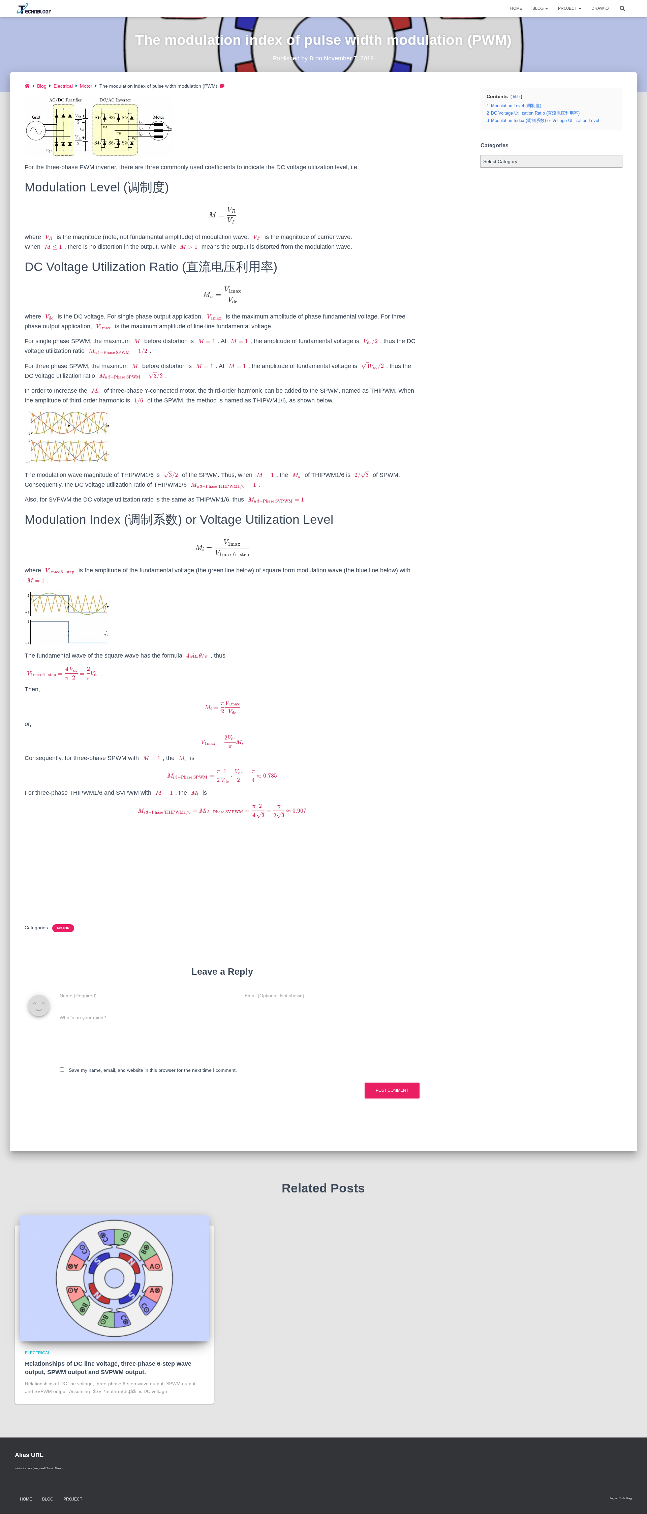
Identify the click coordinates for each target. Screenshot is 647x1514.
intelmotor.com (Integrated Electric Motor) (39, 1468)
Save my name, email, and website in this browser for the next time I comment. (153, 1070)
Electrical (63, 86)
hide (516, 97)
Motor (86, 86)
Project (568, 8)
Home (516, 8)
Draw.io (600, 8)
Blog (538, 8)
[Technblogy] (36, 8)
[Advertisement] (222, 870)
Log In (613, 1498)
